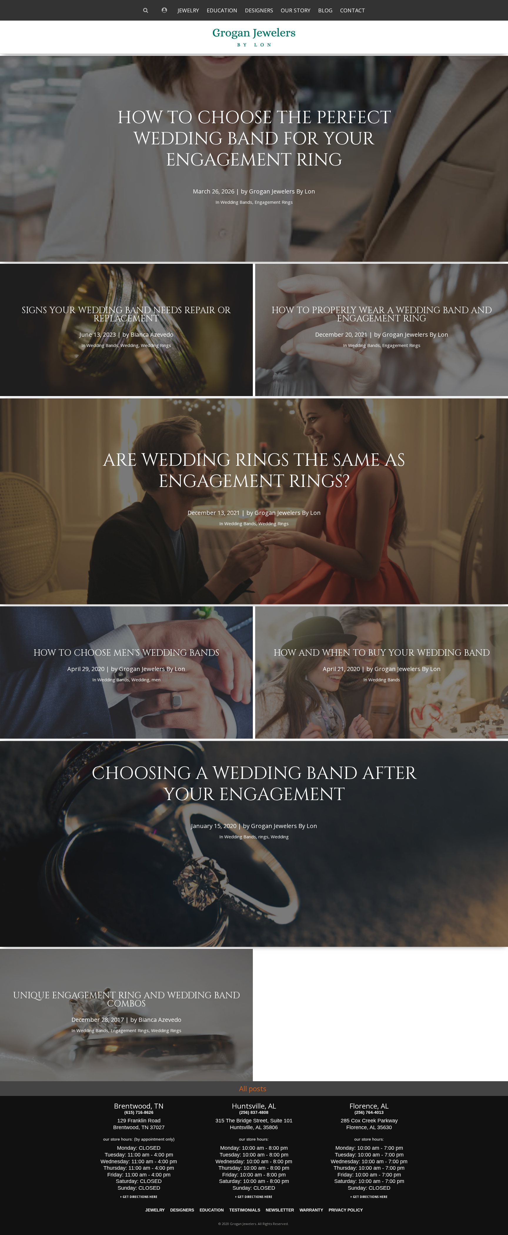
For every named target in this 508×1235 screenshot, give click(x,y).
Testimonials (244, 1210)
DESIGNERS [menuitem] (259, 10)
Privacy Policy (346, 1210)
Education (212, 1210)
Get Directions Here (139, 1197)
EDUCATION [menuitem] (222, 10)
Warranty (311, 1210)
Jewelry (155, 1210)
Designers (182, 1210)
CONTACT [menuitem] (352, 10)
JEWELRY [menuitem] (188, 10)
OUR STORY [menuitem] (295, 10)
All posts (252, 1089)
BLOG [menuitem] (325, 10)
